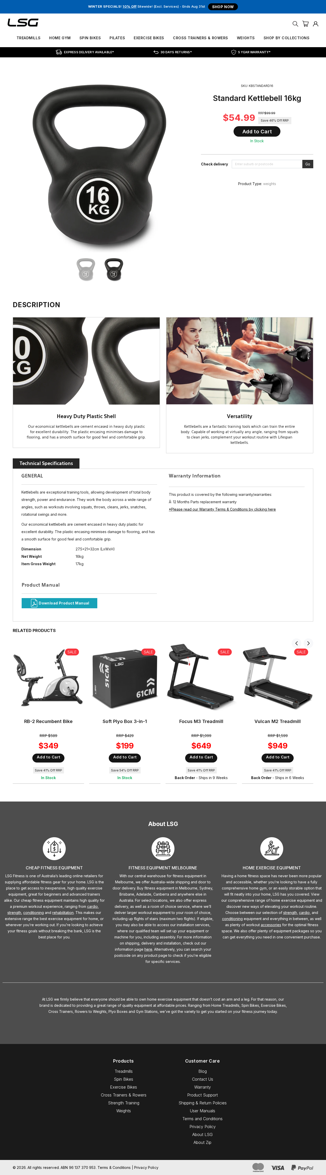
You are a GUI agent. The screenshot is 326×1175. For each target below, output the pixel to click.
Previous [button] (296, 643)
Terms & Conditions (114, 1167)
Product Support (202, 1094)
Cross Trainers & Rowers (200, 38)
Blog (202, 1071)
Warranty (202, 1087)
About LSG (202, 1134)
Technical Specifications (46, 463)
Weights (246, 38)
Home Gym (60, 38)
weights (269, 184)
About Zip (202, 1142)
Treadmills (29, 38)
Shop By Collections (287, 38)
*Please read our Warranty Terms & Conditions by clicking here (222, 509)
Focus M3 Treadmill (201, 721)
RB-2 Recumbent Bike (48, 721)
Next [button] (308, 643)
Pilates (117, 38)
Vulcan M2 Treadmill (277, 721)
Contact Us (202, 1079)
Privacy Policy (202, 1126)
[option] (88, 269)
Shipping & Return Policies (203, 1102)
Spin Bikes (90, 38)
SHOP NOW (223, 7)
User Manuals (202, 1110)
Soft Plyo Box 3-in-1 (125, 721)
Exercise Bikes (149, 38)
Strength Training (123, 1102)
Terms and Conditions (202, 1118)
